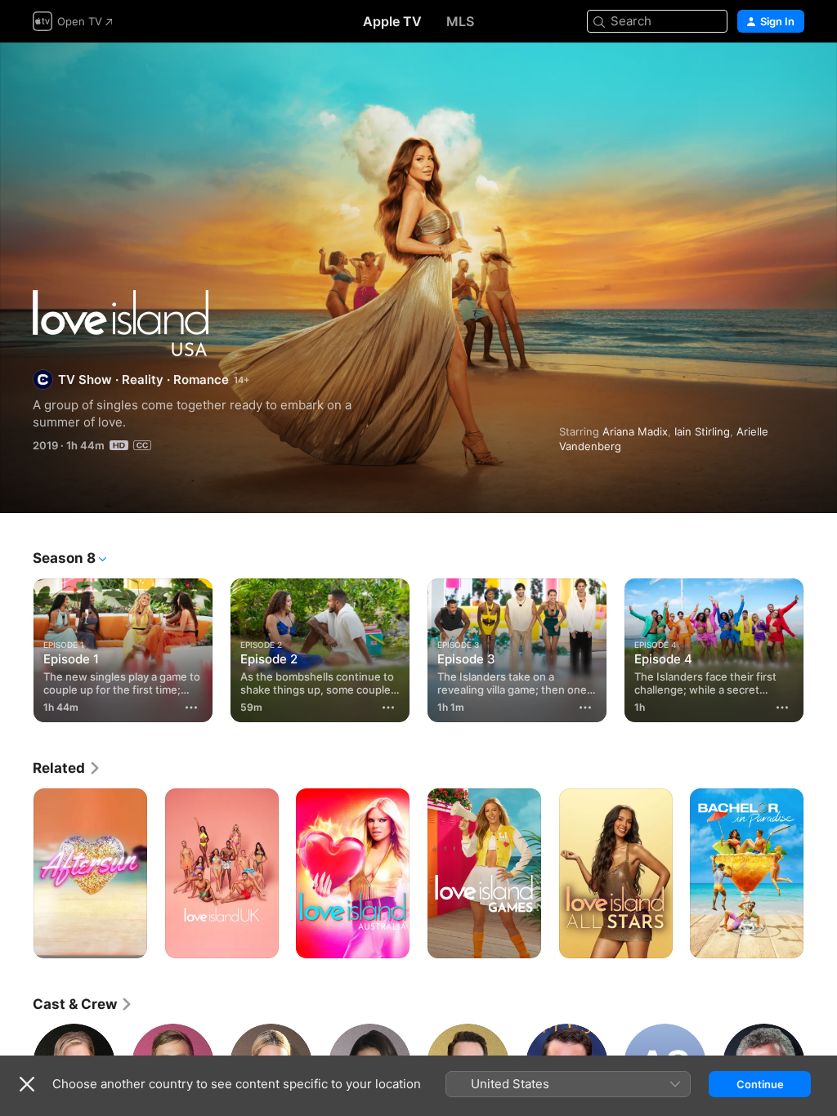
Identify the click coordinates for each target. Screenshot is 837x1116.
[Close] (27, 1084)
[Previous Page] (16, 647)
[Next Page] (820, 647)
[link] (67, 768)
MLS (460, 21)
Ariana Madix (635, 431)
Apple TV (392, 21)
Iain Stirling (702, 431)
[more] (191, 707)
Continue (760, 1084)
